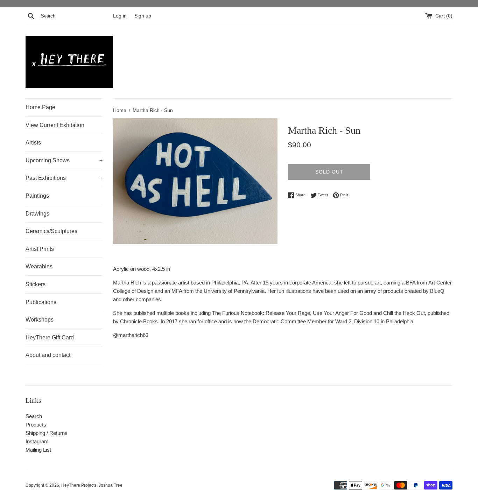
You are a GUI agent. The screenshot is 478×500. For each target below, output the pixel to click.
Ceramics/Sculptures (51, 231)
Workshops (40, 320)
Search (34, 416)
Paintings (37, 196)
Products (36, 425)
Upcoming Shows (64, 160)
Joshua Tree (110, 485)
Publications (41, 302)
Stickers (35, 284)
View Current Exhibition (55, 125)
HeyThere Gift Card (50, 337)
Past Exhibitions (64, 178)
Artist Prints (40, 249)
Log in (120, 16)
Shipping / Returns (47, 433)
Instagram (37, 441)
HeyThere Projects (79, 485)
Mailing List (38, 450)
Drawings (37, 214)
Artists (33, 143)
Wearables (39, 266)
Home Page (40, 107)
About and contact (48, 355)
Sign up (142, 16)
